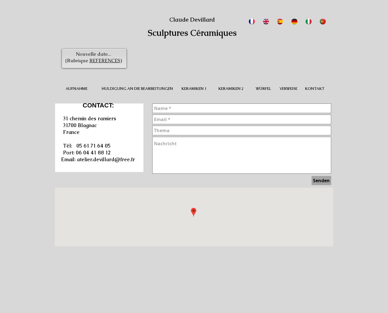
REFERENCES (104, 60)
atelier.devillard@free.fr (106, 159)
